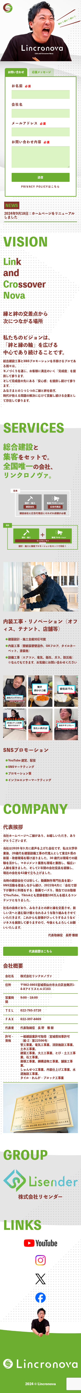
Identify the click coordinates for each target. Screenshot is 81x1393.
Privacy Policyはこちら (40, 186)
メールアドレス (29, 123)
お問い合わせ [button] (16, 72)
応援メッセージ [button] (41, 72)
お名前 (21, 85)
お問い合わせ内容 (31, 142)
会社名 (17, 104)
